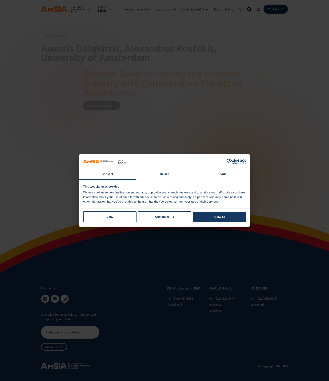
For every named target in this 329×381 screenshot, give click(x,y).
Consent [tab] (107, 174)
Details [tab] (164, 174)
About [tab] (221, 174)
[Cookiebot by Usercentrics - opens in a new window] (229, 161)
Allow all (219, 216)
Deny (109, 216)
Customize (162, 216)
